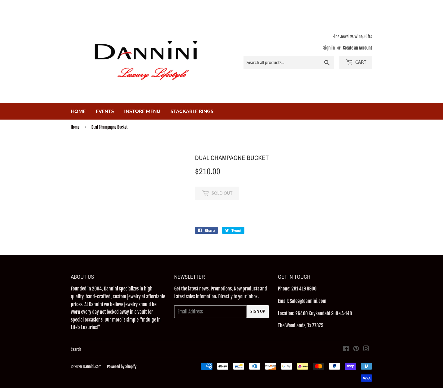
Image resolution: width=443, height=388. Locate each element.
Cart (360, 62)
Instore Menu (142, 111)
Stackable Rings (192, 111)
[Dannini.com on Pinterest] (356, 349)
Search (76, 349)
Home (78, 111)
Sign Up (257, 311)
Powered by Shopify (122, 366)
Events (105, 111)
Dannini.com (92, 366)
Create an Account (357, 47)
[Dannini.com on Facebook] (346, 349)
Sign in (329, 47)
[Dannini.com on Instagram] (366, 349)
